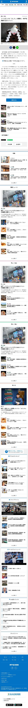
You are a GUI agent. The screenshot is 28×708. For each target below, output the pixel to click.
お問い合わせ (4, 678)
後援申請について (5, 681)
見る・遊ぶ (11, 4)
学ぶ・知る (25, 4)
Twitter (15, 668)
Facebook (12, 668)
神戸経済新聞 (14, 2)
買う (15, 4)
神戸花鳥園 (4, 135)
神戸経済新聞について (6, 672)
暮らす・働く (20, 4)
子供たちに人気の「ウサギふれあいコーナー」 (14, 61)
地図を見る (14, 100)
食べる (7, 4)
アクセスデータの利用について (7, 676)
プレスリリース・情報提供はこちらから (9, 674)
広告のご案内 (4, 680)
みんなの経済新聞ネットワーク (14, 694)
